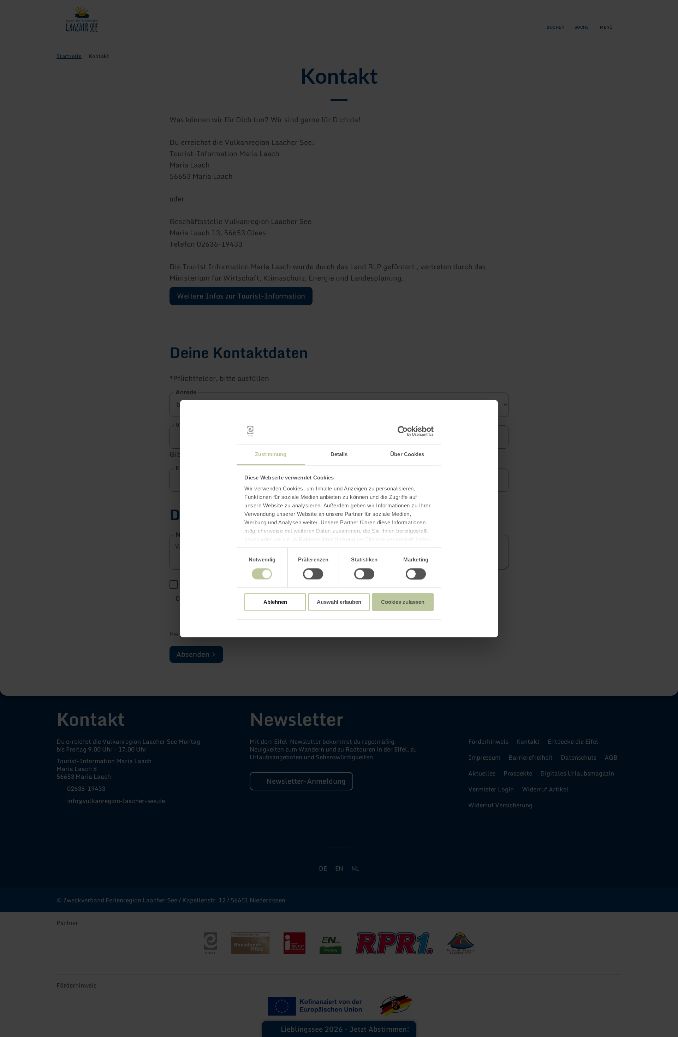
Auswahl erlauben (339, 602)
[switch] (313, 573)
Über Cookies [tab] (407, 455)
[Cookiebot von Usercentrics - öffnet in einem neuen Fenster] (403, 431)
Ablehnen (275, 602)
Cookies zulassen (402, 602)
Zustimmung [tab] (270, 455)
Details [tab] (339, 455)
